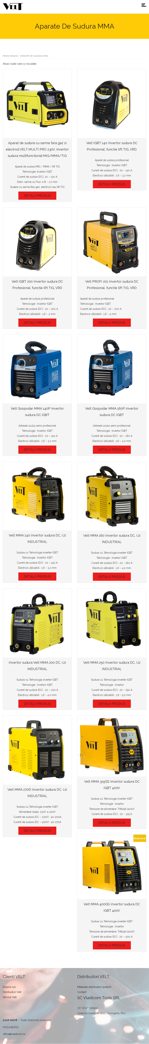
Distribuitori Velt (12, 992)
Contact (81, 992)
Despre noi (9, 987)
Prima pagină (10, 56)
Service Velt (10, 997)
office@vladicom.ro (14, 1034)
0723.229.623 (11, 1027)
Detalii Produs (37, 196)
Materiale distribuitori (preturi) (94, 987)
